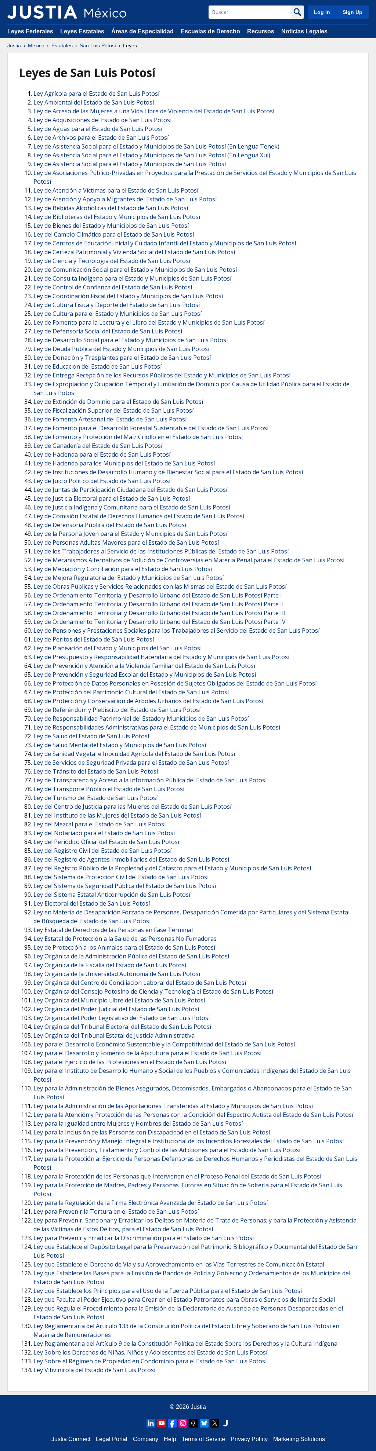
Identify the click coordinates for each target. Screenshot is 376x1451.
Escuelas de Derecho (210, 31)
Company (145, 1439)
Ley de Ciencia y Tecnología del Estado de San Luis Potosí (111, 261)
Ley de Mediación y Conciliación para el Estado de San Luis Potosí (122, 569)
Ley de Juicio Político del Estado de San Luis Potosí (101, 481)
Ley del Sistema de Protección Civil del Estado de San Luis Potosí (121, 877)
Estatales (62, 45)
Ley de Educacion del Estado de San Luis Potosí (97, 366)
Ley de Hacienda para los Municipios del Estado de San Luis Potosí (124, 463)
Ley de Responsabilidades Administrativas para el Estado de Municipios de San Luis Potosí (156, 727)
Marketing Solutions (299, 1439)
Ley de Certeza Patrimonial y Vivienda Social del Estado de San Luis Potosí (134, 252)
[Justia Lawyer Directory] (225, 1423)
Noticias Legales (304, 31)
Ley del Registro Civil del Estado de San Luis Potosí (102, 851)
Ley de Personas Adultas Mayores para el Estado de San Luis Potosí (126, 542)
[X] (214, 1423)
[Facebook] (172, 1423)
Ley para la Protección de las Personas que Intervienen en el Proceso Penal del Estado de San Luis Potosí (177, 1176)
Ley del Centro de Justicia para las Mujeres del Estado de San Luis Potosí (132, 807)
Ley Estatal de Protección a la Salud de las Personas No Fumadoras (125, 939)
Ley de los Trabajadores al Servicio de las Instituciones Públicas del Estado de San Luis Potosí (161, 551)
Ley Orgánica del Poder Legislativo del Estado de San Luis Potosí (121, 1018)
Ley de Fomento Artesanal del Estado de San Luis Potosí (110, 419)
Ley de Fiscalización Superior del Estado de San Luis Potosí (113, 410)
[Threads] (193, 1423)
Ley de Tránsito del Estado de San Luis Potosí (95, 771)
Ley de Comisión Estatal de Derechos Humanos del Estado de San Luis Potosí (138, 516)
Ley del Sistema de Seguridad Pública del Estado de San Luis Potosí (124, 886)
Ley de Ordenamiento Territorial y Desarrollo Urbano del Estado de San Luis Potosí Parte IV (159, 622)
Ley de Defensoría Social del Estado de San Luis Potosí (107, 331)
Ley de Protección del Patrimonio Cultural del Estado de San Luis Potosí (131, 692)
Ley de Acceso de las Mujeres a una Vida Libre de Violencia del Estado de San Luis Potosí (153, 111)
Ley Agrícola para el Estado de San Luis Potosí (96, 93)
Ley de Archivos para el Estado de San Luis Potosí (101, 138)
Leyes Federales (30, 31)
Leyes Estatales (82, 31)
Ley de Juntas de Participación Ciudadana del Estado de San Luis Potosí (130, 490)
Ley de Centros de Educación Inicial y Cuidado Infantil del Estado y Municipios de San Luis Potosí (164, 243)
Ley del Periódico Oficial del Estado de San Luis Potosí (106, 842)
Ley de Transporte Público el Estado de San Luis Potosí (108, 789)
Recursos (260, 31)
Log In (322, 12)
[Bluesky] (204, 1423)
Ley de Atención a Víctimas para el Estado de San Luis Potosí (115, 190)
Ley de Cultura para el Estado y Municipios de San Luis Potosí (117, 314)
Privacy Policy (249, 1439)
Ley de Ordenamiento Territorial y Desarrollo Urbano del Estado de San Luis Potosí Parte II (158, 604)
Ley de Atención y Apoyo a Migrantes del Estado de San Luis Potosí (125, 199)
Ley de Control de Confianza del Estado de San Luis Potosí (112, 287)
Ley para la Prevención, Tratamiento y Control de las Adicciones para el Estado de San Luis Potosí (166, 1150)
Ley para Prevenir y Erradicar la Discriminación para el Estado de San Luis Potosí (143, 1238)
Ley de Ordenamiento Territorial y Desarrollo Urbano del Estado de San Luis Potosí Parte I (157, 595)
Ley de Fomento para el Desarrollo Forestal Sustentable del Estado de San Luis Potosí (150, 428)
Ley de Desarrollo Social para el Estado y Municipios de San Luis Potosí (130, 340)
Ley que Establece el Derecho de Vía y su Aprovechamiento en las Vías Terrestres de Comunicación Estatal (178, 1264)
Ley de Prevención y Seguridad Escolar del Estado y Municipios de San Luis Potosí (144, 674)
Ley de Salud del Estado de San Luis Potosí (91, 736)
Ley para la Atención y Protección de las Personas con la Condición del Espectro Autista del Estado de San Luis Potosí (193, 1115)
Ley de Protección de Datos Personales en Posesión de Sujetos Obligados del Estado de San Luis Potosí (175, 683)
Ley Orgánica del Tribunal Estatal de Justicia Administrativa (114, 1035)
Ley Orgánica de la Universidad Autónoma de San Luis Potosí (116, 974)
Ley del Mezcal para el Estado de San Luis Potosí (99, 824)
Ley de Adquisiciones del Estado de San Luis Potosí (102, 120)
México (36, 45)
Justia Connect (70, 1439)
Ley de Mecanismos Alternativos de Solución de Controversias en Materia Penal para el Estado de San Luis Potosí (188, 560)
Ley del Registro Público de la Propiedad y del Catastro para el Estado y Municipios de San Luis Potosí (172, 868)
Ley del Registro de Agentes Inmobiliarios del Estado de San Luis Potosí (131, 859)
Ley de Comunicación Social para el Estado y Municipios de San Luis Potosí (135, 270)
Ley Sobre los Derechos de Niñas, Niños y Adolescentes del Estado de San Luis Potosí (150, 1352)
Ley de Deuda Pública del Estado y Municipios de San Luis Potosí (121, 349)
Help (170, 1439)
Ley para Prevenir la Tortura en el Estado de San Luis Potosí (116, 1211)
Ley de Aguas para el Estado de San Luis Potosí (97, 129)
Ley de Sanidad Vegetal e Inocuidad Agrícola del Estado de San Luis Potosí (134, 754)
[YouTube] (161, 1423)
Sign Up (352, 12)
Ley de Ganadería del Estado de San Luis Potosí (97, 446)
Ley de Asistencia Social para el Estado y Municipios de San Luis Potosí (129, 164)
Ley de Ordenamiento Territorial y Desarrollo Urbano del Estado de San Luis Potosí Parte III (159, 613)
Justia (14, 45)
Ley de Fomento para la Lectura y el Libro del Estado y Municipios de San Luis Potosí (148, 322)
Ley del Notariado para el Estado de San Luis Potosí (104, 833)
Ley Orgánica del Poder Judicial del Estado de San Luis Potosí (116, 1009)
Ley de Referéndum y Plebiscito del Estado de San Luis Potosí (116, 710)
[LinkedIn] (151, 1423)
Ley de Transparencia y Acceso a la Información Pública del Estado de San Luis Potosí (150, 780)
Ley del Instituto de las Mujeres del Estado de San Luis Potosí (117, 815)
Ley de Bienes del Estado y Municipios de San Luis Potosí (111, 226)
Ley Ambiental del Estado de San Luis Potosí (93, 102)
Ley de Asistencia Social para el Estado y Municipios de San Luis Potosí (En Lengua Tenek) (156, 146)
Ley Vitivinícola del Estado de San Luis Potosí (94, 1370)
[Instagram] (182, 1423)
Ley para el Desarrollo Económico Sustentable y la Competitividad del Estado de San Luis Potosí (164, 1044)
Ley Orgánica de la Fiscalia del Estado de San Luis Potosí (109, 965)
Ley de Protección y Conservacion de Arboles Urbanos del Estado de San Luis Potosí (148, 701)
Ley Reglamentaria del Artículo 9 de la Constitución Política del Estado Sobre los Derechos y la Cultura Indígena (185, 1343)
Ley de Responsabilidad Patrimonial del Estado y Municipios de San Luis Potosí (141, 718)
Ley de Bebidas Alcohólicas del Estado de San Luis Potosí (110, 208)
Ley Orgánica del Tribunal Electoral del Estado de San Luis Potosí (122, 1027)
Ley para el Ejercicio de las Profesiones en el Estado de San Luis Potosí (129, 1062)
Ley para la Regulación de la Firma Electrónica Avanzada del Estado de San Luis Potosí (150, 1203)
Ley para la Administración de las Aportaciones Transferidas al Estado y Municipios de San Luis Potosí (173, 1106)
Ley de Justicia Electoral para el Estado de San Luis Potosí (111, 498)
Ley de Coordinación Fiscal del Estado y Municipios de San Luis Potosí (128, 296)
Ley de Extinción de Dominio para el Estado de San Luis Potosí (118, 402)
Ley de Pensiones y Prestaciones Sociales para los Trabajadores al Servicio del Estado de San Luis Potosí (176, 630)
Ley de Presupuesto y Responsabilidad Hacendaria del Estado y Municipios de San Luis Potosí (161, 657)
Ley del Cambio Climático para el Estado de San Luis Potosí (113, 234)
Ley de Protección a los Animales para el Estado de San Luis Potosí (124, 947)
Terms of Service (203, 1439)
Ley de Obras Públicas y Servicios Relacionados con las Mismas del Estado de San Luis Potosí (159, 586)
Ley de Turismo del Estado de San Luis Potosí (95, 798)
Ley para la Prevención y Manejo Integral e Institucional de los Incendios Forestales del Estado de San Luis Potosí (188, 1141)
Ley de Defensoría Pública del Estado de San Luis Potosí (109, 525)
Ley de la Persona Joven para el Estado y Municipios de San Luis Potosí (130, 534)
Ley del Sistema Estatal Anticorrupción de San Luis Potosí (111, 895)
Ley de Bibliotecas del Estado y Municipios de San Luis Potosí (116, 217)
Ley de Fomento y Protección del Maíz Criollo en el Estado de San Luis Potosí (138, 437)
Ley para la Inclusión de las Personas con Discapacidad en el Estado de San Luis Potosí (151, 1132)
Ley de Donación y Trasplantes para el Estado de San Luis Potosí (122, 358)
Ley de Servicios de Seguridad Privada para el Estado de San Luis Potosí (131, 763)
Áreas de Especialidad (142, 31)
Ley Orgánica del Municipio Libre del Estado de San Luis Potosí (119, 1000)
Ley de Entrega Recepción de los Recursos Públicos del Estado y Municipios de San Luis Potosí (161, 375)
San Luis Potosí (98, 45)
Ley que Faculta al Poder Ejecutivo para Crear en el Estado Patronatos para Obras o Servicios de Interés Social (184, 1299)
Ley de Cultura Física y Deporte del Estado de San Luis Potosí (116, 305)
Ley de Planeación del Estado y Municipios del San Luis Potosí (117, 648)
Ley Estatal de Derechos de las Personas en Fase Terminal (113, 930)
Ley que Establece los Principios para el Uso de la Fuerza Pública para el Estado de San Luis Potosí (167, 1291)
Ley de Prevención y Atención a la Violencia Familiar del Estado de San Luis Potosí (144, 666)
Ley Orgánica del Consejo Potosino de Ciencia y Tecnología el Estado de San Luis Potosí (153, 991)
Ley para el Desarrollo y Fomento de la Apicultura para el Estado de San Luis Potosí (147, 1053)
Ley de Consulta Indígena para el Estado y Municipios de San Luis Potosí (132, 278)
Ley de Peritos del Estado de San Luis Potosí (93, 639)
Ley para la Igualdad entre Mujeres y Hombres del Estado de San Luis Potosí (138, 1123)
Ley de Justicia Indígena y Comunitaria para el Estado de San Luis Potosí (131, 507)
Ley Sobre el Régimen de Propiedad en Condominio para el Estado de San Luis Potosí (150, 1361)
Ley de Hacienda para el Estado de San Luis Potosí (101, 454)
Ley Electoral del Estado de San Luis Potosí (91, 903)
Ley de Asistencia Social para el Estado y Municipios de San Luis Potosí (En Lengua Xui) (151, 155)
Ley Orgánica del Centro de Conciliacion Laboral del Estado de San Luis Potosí (139, 983)
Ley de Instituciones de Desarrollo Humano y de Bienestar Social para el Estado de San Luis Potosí (168, 472)
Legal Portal (111, 1439)
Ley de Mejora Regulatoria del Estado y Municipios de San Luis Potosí (128, 578)
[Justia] (42, 12)
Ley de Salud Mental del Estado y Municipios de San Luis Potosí (119, 745)
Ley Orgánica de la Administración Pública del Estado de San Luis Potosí (131, 956)
